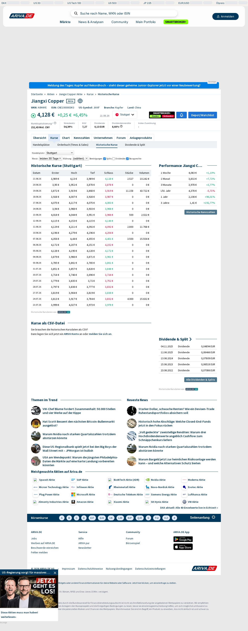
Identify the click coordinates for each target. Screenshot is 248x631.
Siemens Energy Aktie (164, 494)
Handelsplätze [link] (41, 144)
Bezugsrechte (135, 158)
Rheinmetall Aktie (124, 487)
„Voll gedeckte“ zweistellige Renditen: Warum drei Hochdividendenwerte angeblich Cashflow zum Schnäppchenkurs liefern (172, 436)
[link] (155, 116)
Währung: (67, 158)
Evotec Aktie (195, 487)
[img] (55, 123)
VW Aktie (193, 502)
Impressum (68, 568)
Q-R (140, 518)
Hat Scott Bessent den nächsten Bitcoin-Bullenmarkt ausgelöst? (79, 423)
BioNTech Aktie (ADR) (126, 479)
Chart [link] (66, 138)
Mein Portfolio (146, 22)
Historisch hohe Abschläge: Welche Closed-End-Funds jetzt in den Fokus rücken (175, 423)
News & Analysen (91, 22)
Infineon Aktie (85, 487)
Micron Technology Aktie (54, 487)
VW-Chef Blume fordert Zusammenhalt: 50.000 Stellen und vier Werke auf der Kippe (79, 411)
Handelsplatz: (38, 153)
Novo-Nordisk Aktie (162, 487)
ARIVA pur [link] (84, 543)
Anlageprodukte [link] (141, 138)
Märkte (65, 22)
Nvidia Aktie (158, 479)
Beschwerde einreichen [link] (45, 547)
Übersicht (39, 138)
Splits (109, 158)
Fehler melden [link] (39, 552)
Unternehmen (103, 138)
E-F (92, 518)
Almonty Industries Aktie (54, 502)
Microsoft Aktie (86, 494)
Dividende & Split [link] (135, 144)
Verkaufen (168, 116)
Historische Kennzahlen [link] (200, 212)
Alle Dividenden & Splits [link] (200, 379)
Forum (121, 138)
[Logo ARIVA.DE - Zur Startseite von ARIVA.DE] (204, 569)
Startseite (37, 94)
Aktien (50, 94)
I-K (111, 518)
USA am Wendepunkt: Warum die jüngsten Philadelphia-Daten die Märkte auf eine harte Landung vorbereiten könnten (80, 461)
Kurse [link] (90, 94)
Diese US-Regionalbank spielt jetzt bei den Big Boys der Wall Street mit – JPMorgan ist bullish (80, 448)
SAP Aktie (82, 479)
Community (119, 22)
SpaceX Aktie (47, 479)
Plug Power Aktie (49, 494)
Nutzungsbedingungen (119, 568)
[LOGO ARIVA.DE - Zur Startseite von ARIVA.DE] (21, 15)
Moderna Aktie (196, 479)
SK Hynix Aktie (159, 502)
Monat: (35, 158)
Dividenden (120, 158)
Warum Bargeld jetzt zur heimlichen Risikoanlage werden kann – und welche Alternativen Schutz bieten (177, 461)
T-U (156, 518)
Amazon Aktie (85, 502)
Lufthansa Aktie (197, 494)
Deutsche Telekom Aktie (128, 494)
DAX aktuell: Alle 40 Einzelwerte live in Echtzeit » (189, 507)
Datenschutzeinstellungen (150, 568)
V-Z (166, 518)
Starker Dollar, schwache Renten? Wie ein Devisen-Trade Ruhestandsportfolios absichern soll (176, 411)
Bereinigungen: (96, 158)
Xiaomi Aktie (121, 502)
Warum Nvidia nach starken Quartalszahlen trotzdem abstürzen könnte (79, 436)
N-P (130, 518)
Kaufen (155, 116)
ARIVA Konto (71, 334)
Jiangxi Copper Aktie (71, 94)
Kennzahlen (82, 138)
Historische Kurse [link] (108, 94)
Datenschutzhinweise (90, 568)
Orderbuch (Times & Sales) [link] (72, 144)
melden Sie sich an (100, 334)
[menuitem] (53, 538)
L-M (120, 518)
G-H (102, 518)
